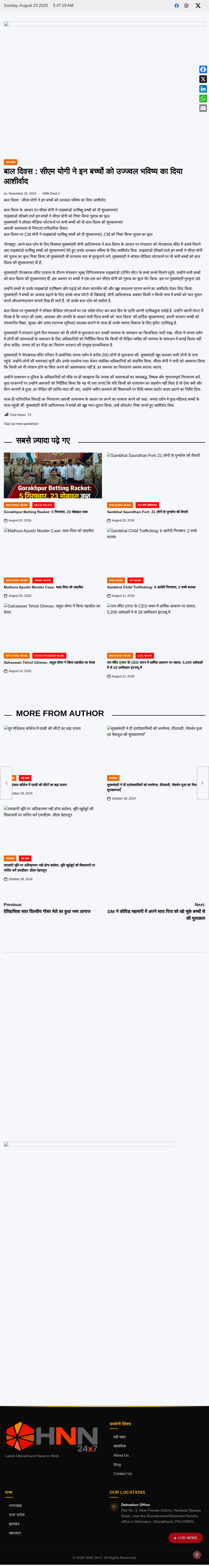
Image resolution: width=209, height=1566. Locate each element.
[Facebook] (203, 69)
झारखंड (14, 1524)
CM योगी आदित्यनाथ (147, 505)
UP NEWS (135, 580)
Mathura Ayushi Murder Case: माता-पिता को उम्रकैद (43, 587)
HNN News (116, 580)
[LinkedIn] (203, 89)
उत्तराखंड (113, 778)
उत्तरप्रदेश (10, 162)
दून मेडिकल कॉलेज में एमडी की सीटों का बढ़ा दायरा (35, 785)
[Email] (203, 108)
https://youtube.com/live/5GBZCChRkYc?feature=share (48, 985)
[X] (203, 79)
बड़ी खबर (25, 778)
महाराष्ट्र (15, 1533)
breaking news (17, 505)
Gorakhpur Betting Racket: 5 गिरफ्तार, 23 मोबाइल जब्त (46, 512)
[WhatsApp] (203, 98)
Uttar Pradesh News (49, 655)
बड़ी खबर (119, 1437)
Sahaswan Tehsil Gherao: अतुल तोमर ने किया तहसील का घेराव (49, 662)
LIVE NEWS (187, 1538)
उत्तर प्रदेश (17, 1515)
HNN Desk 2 (51, 193)
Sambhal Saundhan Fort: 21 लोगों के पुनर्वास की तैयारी (147, 512)
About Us (121, 1455)
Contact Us (122, 1474)
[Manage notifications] (197, 1555)
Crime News (42, 580)
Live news (145, 655)
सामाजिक (119, 1446)
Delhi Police (43, 505)
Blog (117, 1464)
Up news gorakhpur (24, 424)
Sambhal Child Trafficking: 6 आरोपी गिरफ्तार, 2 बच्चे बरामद (151, 587)
